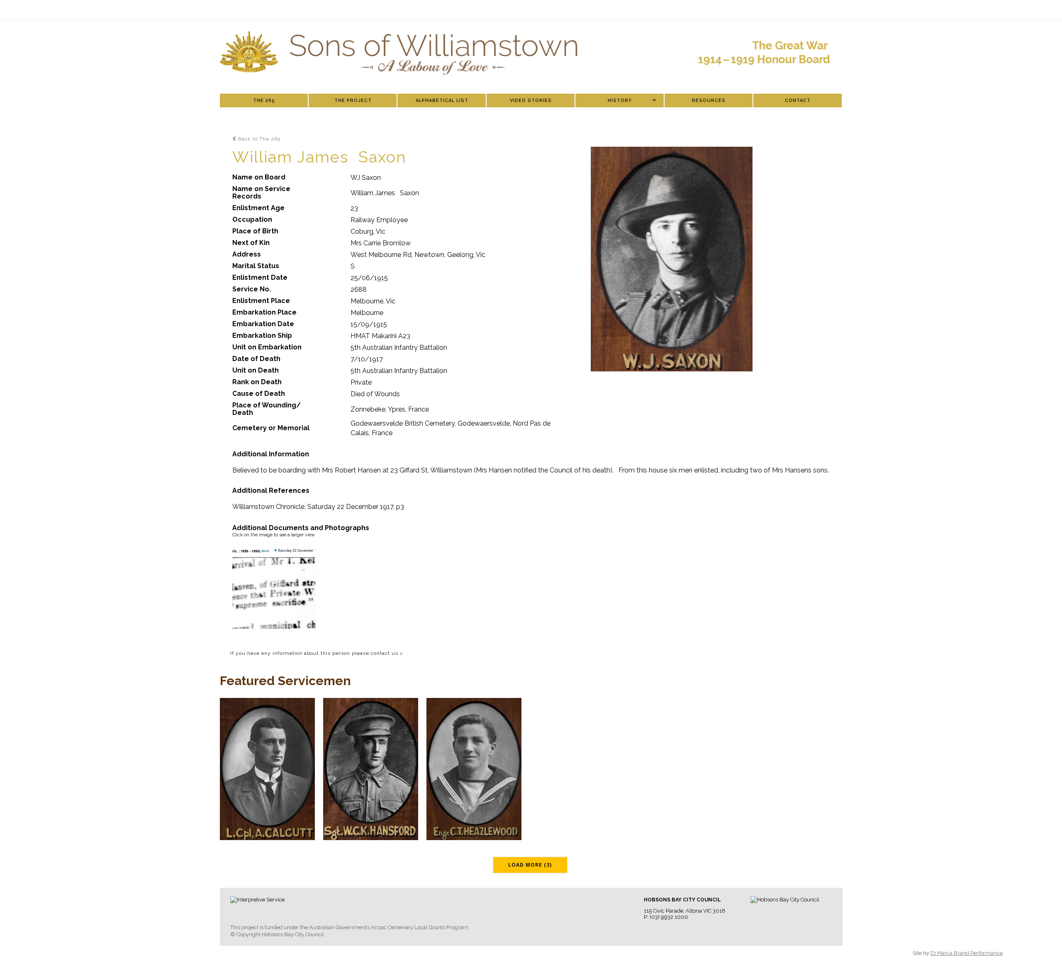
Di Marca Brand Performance (966, 953)
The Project (353, 100)
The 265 (264, 100)
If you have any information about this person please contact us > (316, 653)
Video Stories (531, 100)
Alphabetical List (442, 100)
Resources (709, 100)
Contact (798, 100)
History (620, 100)
